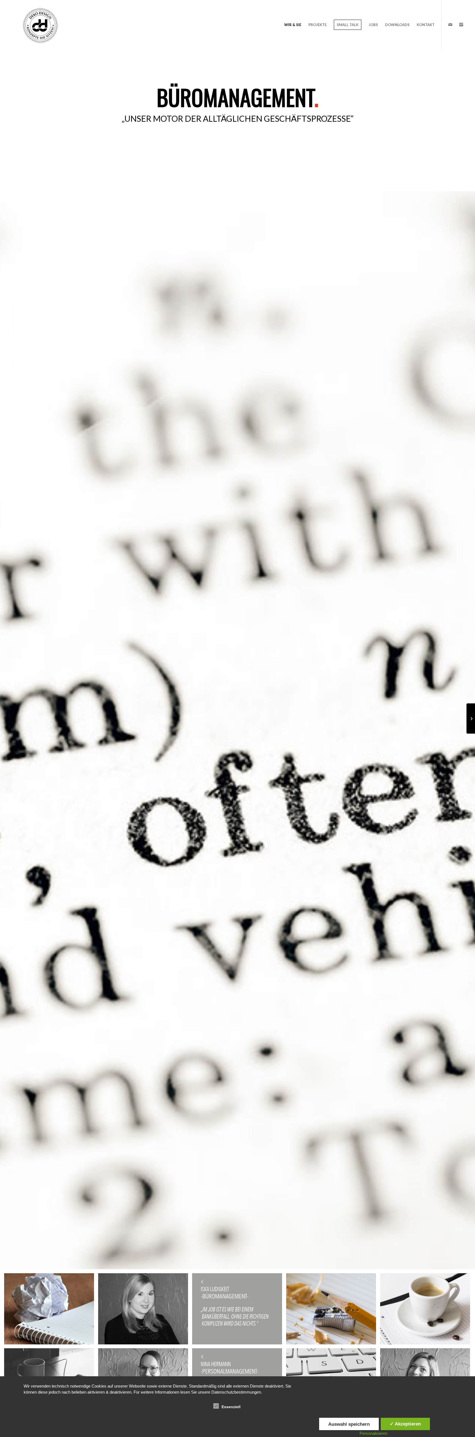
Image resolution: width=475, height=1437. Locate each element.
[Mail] (450, 24)
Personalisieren (373, 1433)
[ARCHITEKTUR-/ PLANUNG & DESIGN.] (470, 718)
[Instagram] (461, 24)
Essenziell (231, 1407)
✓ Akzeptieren (405, 1423)
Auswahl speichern (349, 1424)
